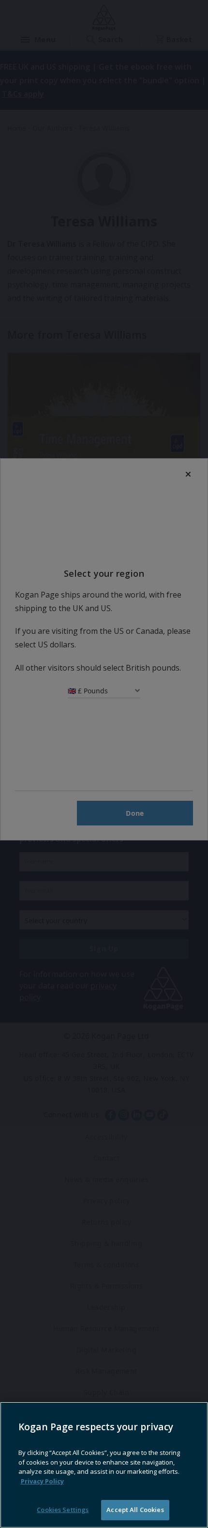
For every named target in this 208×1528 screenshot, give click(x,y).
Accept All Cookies (134, 1509)
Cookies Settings (63, 1509)
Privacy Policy (42, 1481)
